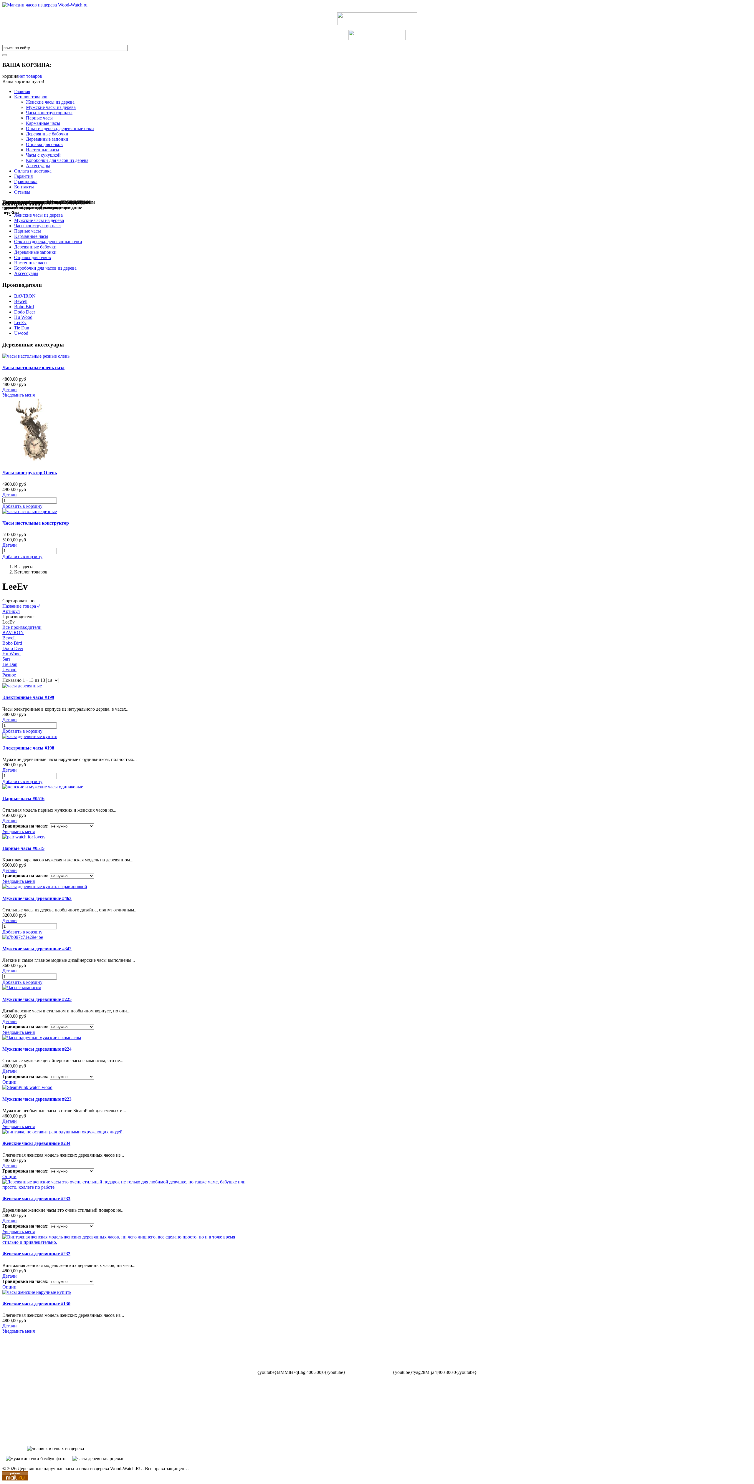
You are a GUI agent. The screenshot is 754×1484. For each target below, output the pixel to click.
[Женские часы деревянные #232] (126, 1242)
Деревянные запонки (47, 139)
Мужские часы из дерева (51, 107)
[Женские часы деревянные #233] (126, 1187)
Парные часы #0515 (23, 848)
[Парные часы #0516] (42, 786)
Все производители (22, 627)
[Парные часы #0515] (23, 836)
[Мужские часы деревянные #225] (21, 987)
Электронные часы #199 (28, 697)
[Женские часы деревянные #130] (36, 1292)
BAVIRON (25, 296)
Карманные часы (43, 123)
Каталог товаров (30, 96)
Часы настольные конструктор (35, 522)
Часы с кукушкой (43, 154)
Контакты (24, 186)
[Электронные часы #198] (29, 736)
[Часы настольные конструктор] (29, 511)
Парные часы (39, 117)
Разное (9, 674)
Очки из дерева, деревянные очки (60, 128)
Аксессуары (38, 165)
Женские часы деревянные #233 (36, 1198)
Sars (6, 658)
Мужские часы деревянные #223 (37, 1099)
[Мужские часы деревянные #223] (27, 1087)
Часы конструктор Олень (29, 472)
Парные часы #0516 (23, 798)
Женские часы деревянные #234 (36, 1143)
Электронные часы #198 (28, 747)
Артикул (11, 611)
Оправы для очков (44, 144)
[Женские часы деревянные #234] (63, 1131)
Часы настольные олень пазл (33, 367)
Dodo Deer (24, 311)
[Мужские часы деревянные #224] (41, 1037)
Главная (22, 91)
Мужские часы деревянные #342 (37, 948)
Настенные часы (42, 149)
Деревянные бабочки (47, 133)
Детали (9, 389)
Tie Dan (21, 327)
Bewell (20, 301)
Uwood (21, 333)
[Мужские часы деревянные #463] (44, 886)
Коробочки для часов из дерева (57, 160)
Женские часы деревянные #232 (36, 1253)
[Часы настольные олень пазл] (36, 356)
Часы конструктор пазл (49, 112)
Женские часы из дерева (50, 102)
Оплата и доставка (33, 170)
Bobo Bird (24, 306)
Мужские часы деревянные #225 (37, 999)
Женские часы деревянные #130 (36, 1303)
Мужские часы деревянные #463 (37, 898)
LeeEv (20, 322)
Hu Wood (23, 317)
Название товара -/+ (22, 605)
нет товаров (30, 76)
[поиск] (4, 55)
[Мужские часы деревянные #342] (22, 937)
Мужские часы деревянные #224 (37, 1049)
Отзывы (22, 192)
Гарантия (23, 176)
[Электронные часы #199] (22, 685)
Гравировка (25, 181)
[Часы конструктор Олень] (34, 460)
